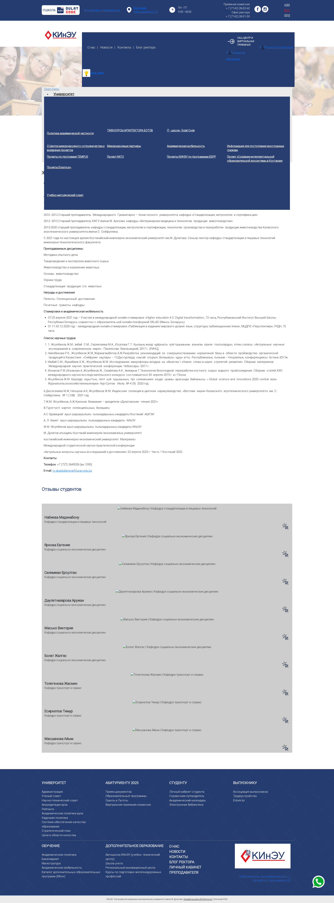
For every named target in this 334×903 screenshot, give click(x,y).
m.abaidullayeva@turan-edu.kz (72, 470)
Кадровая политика (55, 818)
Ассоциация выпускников (250, 791)
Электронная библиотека (186, 804)
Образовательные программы (126, 796)
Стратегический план (56, 830)
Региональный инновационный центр (130, 867)
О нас (91, 47)
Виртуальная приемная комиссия (128, 804)
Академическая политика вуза (62, 813)
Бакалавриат (50, 859)
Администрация (52, 791)
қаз (287, 5)
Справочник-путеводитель (186, 796)
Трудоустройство (245, 796)
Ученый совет (51, 796)
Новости (106, 47)
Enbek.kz (239, 800)
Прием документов (119, 791)
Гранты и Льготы (117, 800)
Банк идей (97, 72)
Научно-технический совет (60, 800)
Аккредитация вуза (54, 804)
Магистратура (51, 863)
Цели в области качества (59, 835)
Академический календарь (187, 800)
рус (287, 10)
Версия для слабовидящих (102, 10)
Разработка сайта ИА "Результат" (198, 899)
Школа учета (114, 863)
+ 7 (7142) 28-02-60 (238, 8)
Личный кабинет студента (186, 791)
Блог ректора (145, 47)
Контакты (124, 47)
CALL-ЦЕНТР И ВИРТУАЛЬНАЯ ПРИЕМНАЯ (245, 41)
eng (287, 15)
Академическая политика (59, 854)
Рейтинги (48, 809)
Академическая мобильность (62, 867)
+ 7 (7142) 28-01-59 (238, 16)
